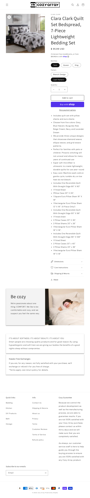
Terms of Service (39, 435)
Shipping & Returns (40, 408)
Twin (55, 65)
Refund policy (38, 440)
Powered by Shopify (51, 492)
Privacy (35, 419)
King (77, 65)
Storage (9, 424)
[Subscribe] (45, 473)
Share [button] (56, 280)
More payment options (67, 110)
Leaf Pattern (58, 80)
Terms (34, 424)
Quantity (54, 85)
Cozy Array (41, 492)
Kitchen (9, 408)
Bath (7, 419)
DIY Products (11, 413)
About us (36, 413)
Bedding (9, 403)
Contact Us (36, 403)
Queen (66, 65)
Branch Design (59, 74)
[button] (7, 4)
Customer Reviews (39, 429)
